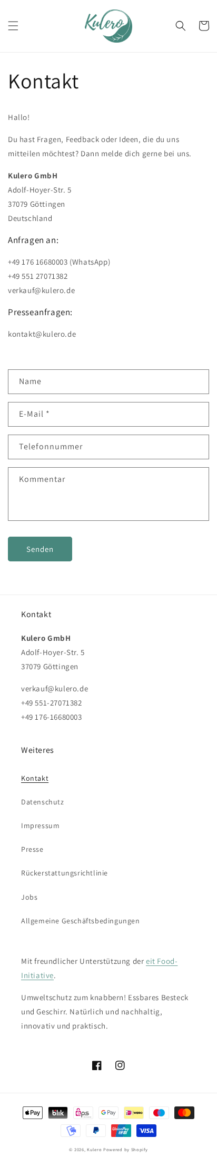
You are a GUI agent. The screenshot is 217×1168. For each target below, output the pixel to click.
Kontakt (34, 778)
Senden (40, 549)
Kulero (94, 1149)
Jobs (29, 897)
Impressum (40, 825)
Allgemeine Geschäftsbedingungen (80, 920)
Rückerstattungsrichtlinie (64, 873)
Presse (32, 849)
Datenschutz (42, 802)
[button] (13, 25)
